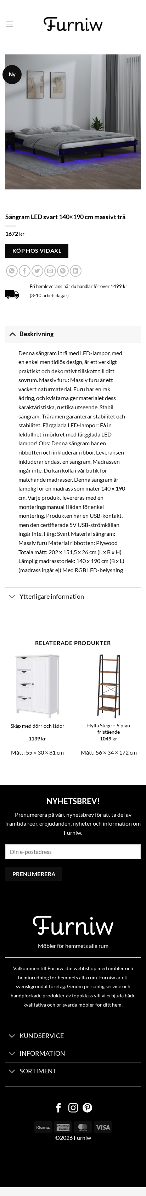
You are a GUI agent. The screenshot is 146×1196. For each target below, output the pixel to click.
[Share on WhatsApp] (12, 271)
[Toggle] (12, 333)
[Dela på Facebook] (24, 271)
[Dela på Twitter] (37, 271)
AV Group (35, 1164)
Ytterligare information (51, 596)
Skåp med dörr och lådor (37, 726)
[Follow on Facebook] (58, 1108)
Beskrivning (36, 334)
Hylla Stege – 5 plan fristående (108, 729)
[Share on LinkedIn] (76, 271)
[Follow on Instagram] (73, 1108)
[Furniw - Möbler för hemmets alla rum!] (73, 24)
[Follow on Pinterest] (87, 1108)
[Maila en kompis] (50, 271)
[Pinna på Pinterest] (63, 271)
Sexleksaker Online (72, 1164)
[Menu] (9, 24)
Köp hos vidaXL (37, 250)
